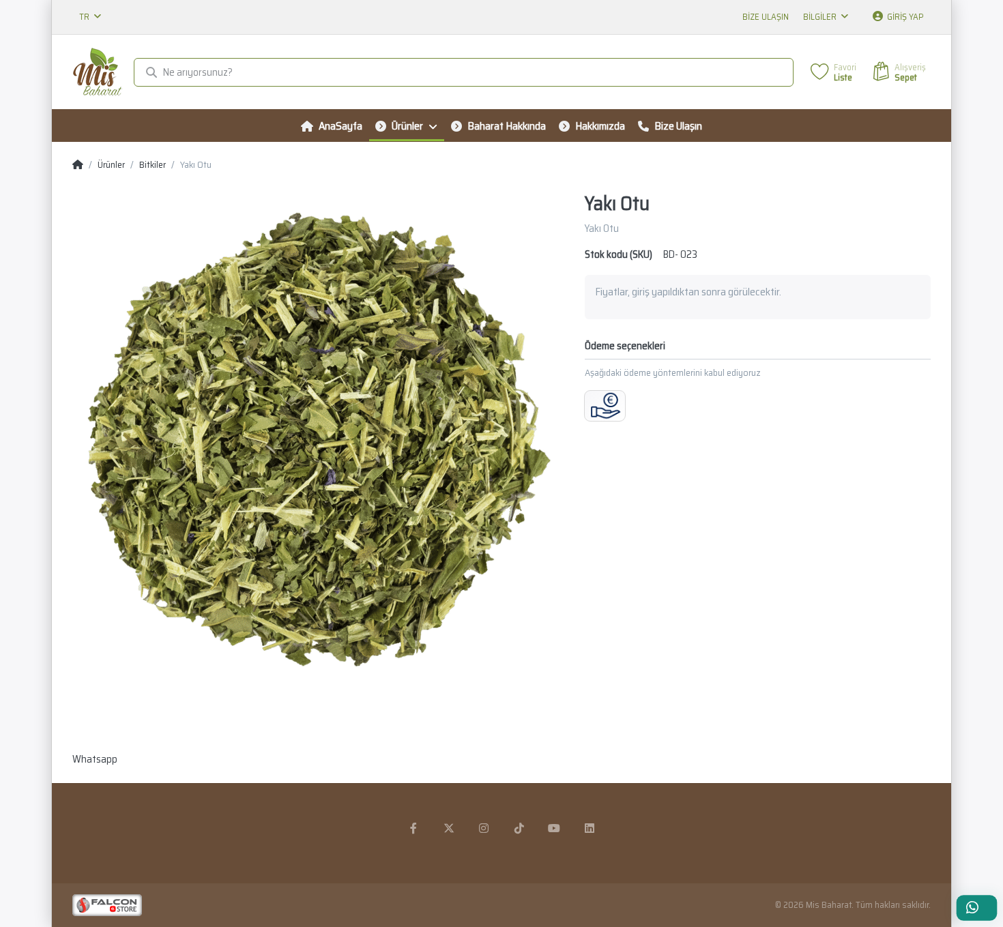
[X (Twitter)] (449, 828)
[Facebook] (413, 828)
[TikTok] (519, 828)
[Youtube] (555, 828)
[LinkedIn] (590, 828)
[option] (318, 438)
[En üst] (77, 165)
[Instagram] (484, 828)
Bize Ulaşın (765, 17)
